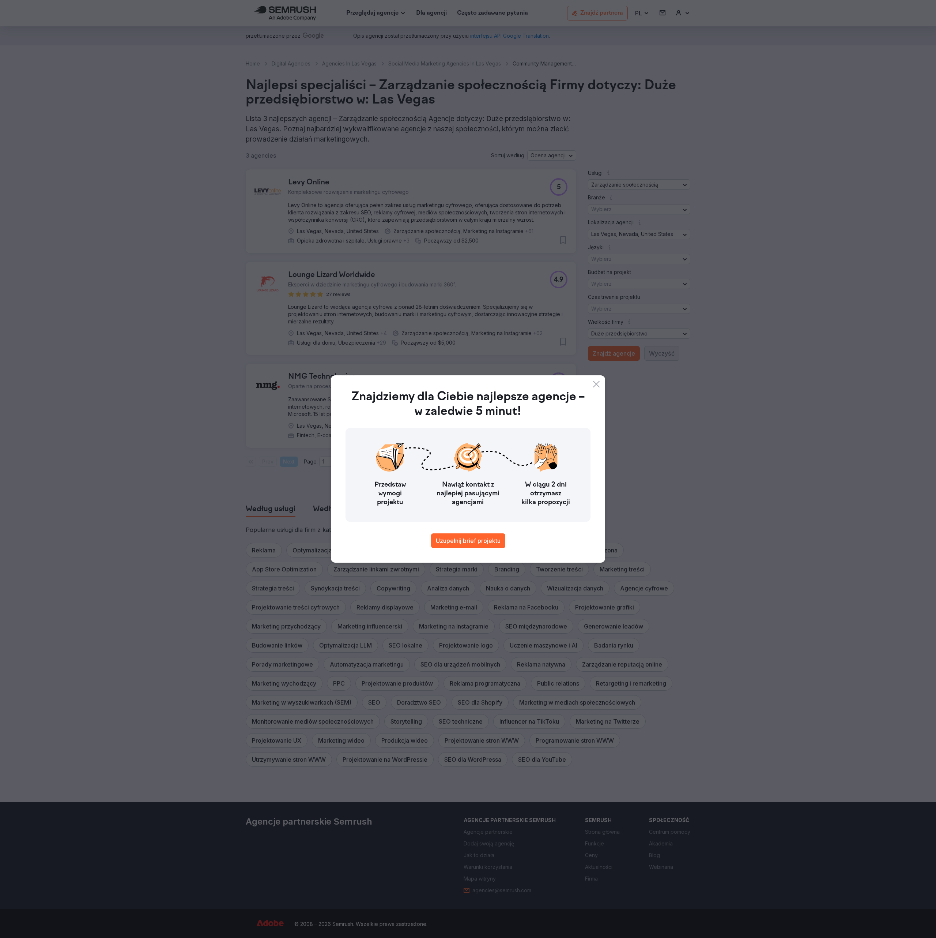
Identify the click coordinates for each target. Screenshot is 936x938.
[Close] (596, 384)
